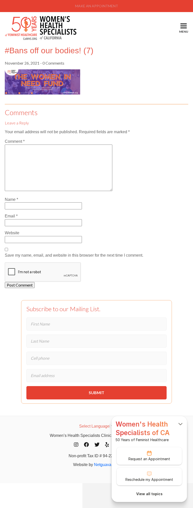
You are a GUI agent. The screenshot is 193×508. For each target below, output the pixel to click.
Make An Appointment (96, 6)
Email (11, 216)
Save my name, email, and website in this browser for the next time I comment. (74, 255)
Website (12, 233)
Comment (15, 141)
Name (11, 199)
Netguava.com (107, 465)
